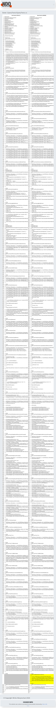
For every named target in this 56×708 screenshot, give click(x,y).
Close (28, 705)
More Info (44, 704)
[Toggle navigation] (53, 5)
